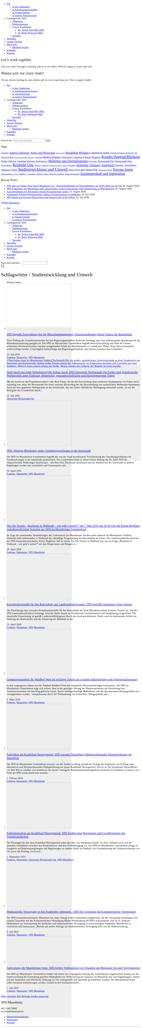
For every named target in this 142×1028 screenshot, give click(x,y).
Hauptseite (22, 357)
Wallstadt (39, 174)
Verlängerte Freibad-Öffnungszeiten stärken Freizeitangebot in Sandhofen (44, 194)
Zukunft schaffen (56, 174)
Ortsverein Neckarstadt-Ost (20, 398)
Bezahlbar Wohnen (77, 152)
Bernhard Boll (60, 153)
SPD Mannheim (37, 357)
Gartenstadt (38, 157)
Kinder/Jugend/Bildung (121, 156)
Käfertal (12, 161)
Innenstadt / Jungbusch (72, 157)
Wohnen (46, 174)
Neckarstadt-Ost (105, 161)
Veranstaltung (7, 174)
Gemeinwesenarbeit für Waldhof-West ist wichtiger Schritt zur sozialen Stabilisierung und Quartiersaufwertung (72, 679)
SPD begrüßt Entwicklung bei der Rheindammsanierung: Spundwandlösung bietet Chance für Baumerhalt (70, 334)
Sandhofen (45, 165)
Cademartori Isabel (99, 152)
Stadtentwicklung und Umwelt (43, 169)
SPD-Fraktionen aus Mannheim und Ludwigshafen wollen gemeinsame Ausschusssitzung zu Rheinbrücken (61, 188)
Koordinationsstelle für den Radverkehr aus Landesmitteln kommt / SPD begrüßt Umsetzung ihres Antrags (69, 604)
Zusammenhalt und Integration (102, 174)
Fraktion (11, 357)
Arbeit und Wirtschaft (42, 152)
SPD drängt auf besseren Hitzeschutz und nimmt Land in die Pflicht (41, 197)
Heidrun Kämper (52, 157)
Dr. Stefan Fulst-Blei (20, 157)
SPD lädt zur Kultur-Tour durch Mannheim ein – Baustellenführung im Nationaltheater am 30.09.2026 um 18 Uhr (64, 185)
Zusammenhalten (72, 174)
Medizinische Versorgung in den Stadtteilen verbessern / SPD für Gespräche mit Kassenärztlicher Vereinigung (71, 911)
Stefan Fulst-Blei (77, 170)
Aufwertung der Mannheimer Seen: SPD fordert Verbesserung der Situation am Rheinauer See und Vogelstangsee (73, 967)
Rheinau (38, 165)
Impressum (12, 1019)
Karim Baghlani (93, 157)
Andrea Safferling (19, 152)
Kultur (4, 161)
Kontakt (11, 1022)
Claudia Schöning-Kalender (122, 153)
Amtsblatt (5, 153)
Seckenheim (72, 165)
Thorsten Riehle (123, 169)
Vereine (16, 174)
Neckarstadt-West (123, 161)
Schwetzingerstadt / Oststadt (58, 165)
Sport (14, 169)
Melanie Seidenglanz (37, 161)
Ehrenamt (31, 157)
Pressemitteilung (6, 165)
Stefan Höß (92, 169)
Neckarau (92, 161)
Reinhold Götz (23, 165)
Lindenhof (21, 161)
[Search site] (2, 267)
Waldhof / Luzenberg (27, 174)
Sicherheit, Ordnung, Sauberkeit (95, 165)
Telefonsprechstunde (105, 170)
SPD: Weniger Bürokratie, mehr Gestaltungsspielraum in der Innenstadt (49, 450)
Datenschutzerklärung (18, 1016)
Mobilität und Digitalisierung (68, 161)
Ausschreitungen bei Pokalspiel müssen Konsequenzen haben (38, 191)
